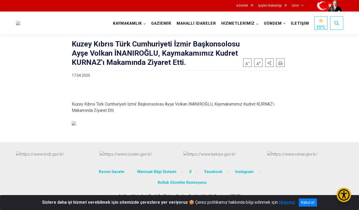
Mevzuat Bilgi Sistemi (156, 172)
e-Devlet (242, 5)
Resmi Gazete (111, 172)
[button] (269, 63)
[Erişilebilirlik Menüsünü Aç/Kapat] (344, 195)
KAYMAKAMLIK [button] (127, 23)
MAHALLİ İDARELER (196, 23)
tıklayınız (287, 202)
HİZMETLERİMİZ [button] (238, 23)
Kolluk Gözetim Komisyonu (182, 182)
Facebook (213, 172)
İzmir (295, 5)
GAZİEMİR (161, 23)
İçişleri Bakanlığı (270, 5)
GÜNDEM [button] (273, 23)
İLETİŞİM (300, 23)
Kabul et (308, 202)
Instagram (244, 172)
